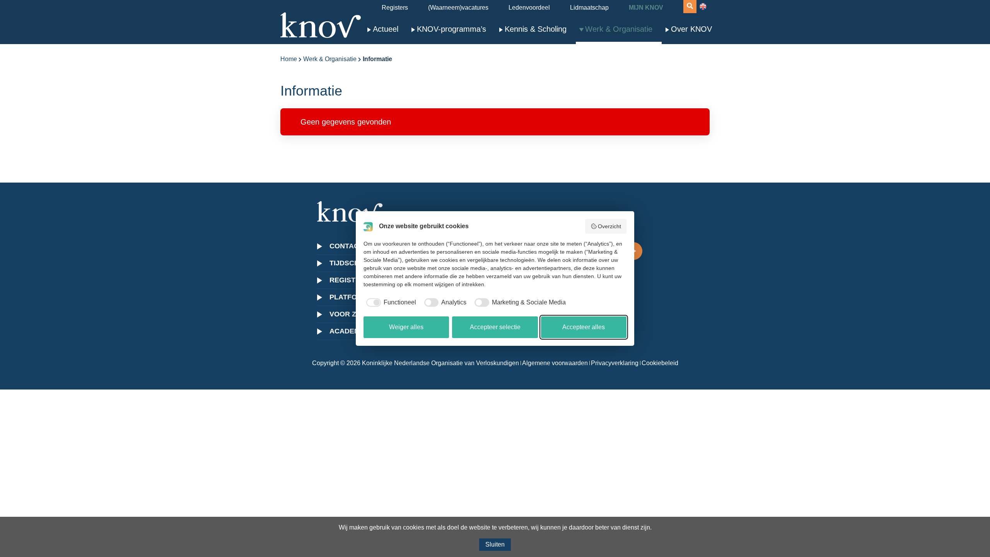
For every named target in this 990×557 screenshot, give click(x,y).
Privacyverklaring (614, 363)
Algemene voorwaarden (555, 363)
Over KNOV (691, 29)
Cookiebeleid (660, 363)
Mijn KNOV (646, 7)
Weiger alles (406, 327)
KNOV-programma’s (451, 29)
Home (288, 59)
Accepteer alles (583, 327)
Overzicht (609, 226)
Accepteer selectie (495, 327)
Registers (395, 7)
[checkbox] (390, 302)
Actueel (385, 29)
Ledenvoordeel (529, 7)
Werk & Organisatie (618, 29)
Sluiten (495, 544)
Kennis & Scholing (536, 29)
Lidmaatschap (589, 7)
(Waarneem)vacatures (458, 7)
